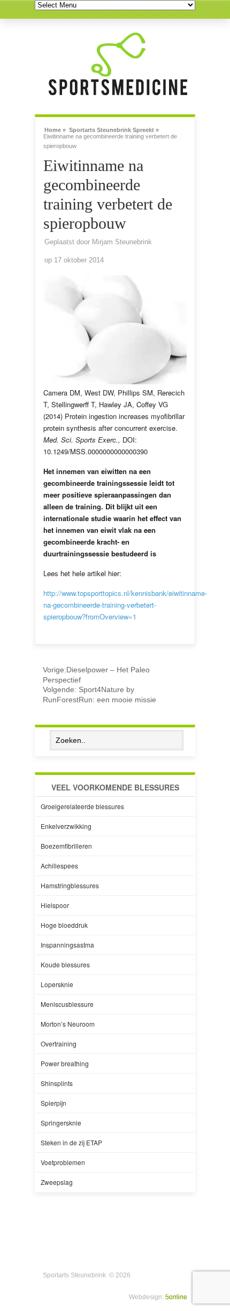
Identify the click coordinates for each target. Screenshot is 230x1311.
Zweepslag (57, 1181)
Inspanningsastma (67, 944)
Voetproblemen (63, 1162)
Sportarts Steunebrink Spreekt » (114, 129)
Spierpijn (53, 1102)
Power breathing (65, 1063)
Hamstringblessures (70, 885)
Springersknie (61, 1122)
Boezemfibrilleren (66, 845)
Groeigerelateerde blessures (82, 806)
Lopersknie (57, 984)
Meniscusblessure (67, 1004)
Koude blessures (65, 964)
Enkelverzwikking (66, 826)
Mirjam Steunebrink (122, 242)
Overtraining (58, 1043)
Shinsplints (57, 1083)
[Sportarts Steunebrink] (117, 96)
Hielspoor (55, 905)
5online (176, 1297)
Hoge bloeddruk (64, 924)
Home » (55, 129)
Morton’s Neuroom (68, 1023)
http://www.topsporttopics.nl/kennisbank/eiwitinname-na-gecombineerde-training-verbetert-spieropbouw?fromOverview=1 (125, 605)
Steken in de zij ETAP (71, 1142)
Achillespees (59, 865)
